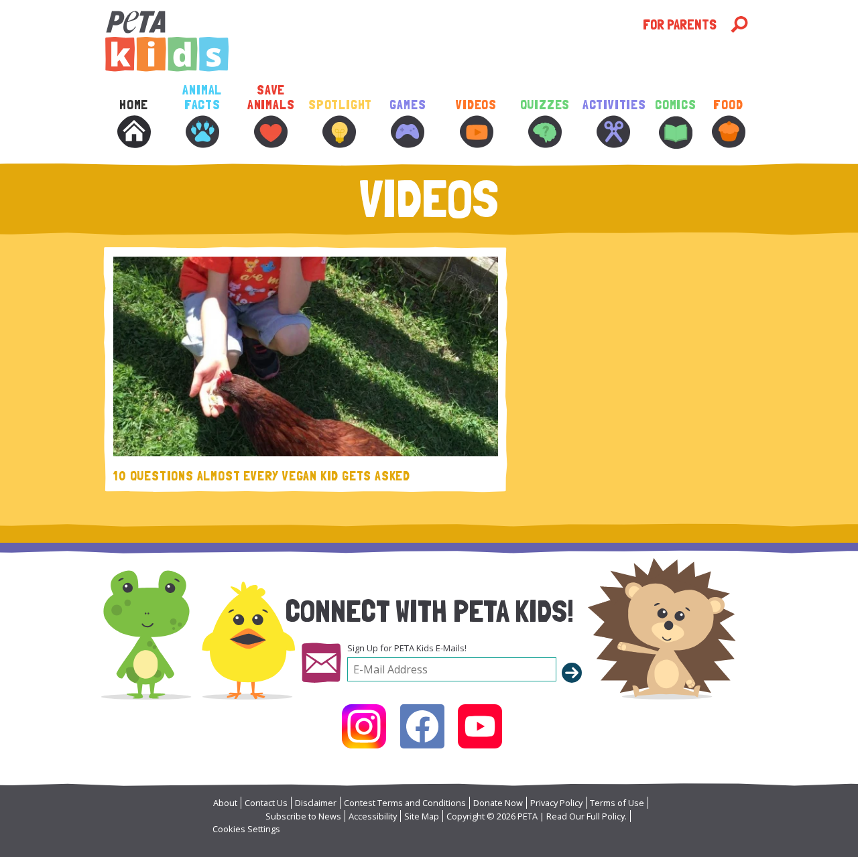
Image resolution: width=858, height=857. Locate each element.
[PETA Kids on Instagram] (364, 726)
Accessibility (373, 816)
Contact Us (266, 803)
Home (133, 105)
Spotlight (339, 105)
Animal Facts (202, 97)
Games (407, 105)
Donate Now (498, 803)
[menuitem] (133, 133)
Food (728, 105)
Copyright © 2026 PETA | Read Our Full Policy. (536, 816)
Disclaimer (315, 803)
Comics (675, 105)
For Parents (680, 24)
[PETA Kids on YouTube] (480, 726)
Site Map (421, 816)
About (225, 803)
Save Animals (271, 97)
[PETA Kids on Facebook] (422, 726)
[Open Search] (739, 24)
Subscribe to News (303, 816)
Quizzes (545, 105)
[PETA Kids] (372, 41)
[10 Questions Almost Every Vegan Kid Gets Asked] (305, 356)
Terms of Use (617, 803)
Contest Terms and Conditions (405, 803)
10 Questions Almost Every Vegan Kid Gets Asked (261, 476)
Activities (613, 105)
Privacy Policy (556, 803)
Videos (476, 105)
